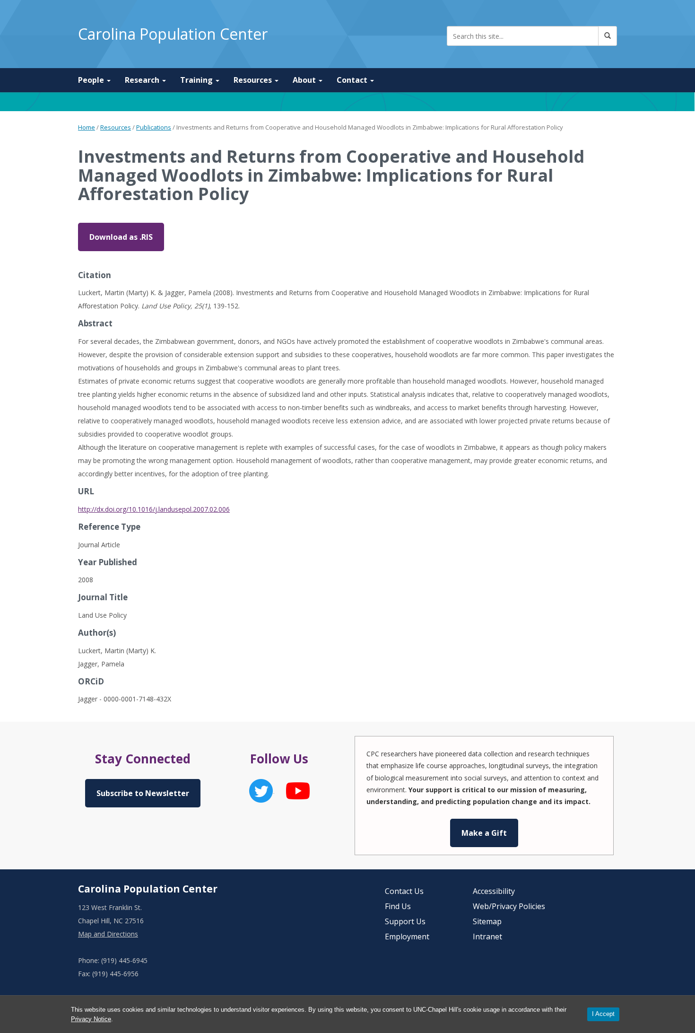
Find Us (398, 906)
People (92, 80)
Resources (254, 80)
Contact (353, 80)
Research (143, 80)
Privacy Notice (91, 1019)
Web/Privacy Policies (509, 906)
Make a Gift (484, 833)
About (305, 80)
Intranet (487, 936)
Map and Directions (108, 933)
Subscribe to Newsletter (142, 793)
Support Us (405, 921)
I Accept (603, 1013)
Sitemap (487, 921)
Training (197, 80)
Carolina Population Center (173, 34)
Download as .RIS (121, 237)
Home (86, 127)
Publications (153, 127)
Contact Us (404, 891)
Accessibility (494, 891)
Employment (407, 936)
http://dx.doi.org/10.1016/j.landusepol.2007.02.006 (154, 509)
